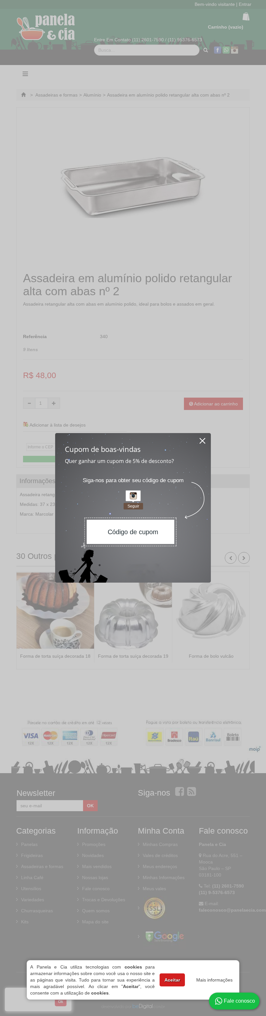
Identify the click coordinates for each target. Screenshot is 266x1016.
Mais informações (214, 980)
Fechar (203, 439)
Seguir (133, 506)
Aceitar (172, 980)
